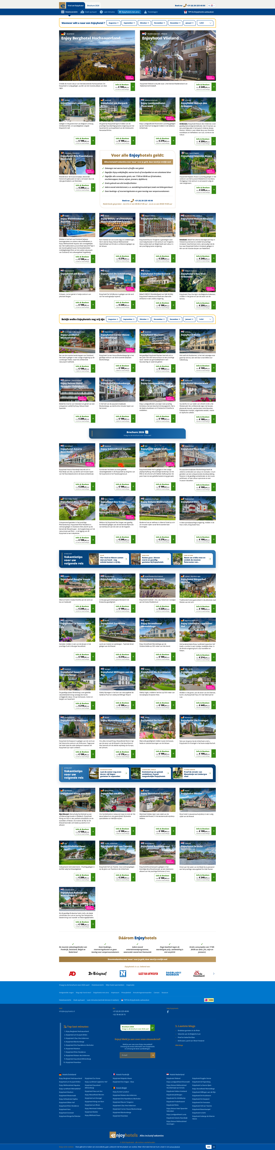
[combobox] (211, 5)
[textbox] (211, 5)
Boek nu (190, 5)
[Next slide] (214, 973)
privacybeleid (175, 1147)
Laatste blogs (186, 1026)
